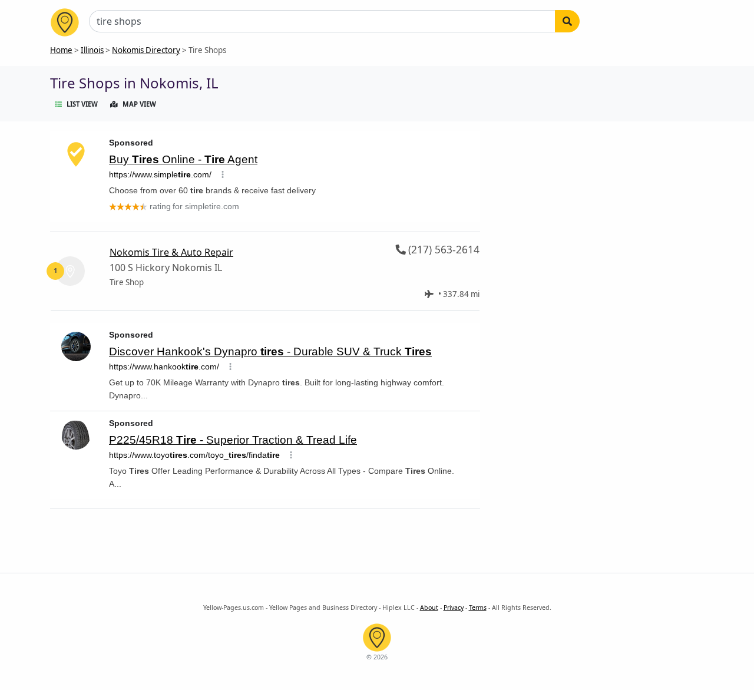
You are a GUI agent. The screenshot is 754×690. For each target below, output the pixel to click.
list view (82, 104)
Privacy (454, 607)
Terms (478, 607)
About (429, 607)
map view (139, 104)
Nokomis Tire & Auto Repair (171, 252)
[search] (567, 21)
